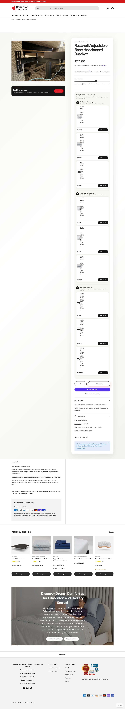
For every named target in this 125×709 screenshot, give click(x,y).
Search (67, 668)
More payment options (92, 394)
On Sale (25, 15)
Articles (84, 15)
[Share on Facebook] (83, 437)
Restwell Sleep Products (81, 42)
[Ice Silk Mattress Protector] (41, 545)
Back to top (62, 654)
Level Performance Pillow (103, 559)
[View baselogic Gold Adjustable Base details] (79, 329)
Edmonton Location (54, 639)
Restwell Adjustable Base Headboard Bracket (26, 19)
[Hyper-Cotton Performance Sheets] (62, 545)
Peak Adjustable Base (82, 164)
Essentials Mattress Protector (82, 200)
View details (82, 122)
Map (33, 677)
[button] (112, 8)
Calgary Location (71, 639)
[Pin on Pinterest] (87, 437)
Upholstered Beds (62, 15)
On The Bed (48, 15)
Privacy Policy (53, 671)
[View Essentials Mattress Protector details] (79, 208)
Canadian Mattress (20, 702)
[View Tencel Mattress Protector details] (79, 237)
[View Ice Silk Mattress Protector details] (79, 144)
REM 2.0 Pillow (82, 107)
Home (12, 19)
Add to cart (103, 130)
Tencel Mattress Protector (82, 229)
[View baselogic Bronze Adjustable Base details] (79, 302)
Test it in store (58, 91)
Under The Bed (35, 15)
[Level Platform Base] (20, 545)
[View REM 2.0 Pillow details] (79, 116)
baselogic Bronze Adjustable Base (82, 295)
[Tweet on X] (80, 437)
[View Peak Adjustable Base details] (79, 172)
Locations (73, 15)
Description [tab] (15, 462)
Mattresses (15, 15)
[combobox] (67, 8)
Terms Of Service (54, 668)
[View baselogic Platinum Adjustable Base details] (79, 358)
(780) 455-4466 (25, 677)
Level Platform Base (18, 559)
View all (111, 532)
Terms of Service (70, 671)
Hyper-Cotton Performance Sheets (60, 560)
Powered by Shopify (30, 702)
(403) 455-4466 (25, 683)
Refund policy (69, 675)
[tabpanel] (36, 479)
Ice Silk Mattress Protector (82, 136)
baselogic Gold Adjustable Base (82, 322)
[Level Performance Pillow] (104, 545)
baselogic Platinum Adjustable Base (82, 350)
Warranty (68, 678)
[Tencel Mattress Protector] (83, 545)
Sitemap (67, 681)
